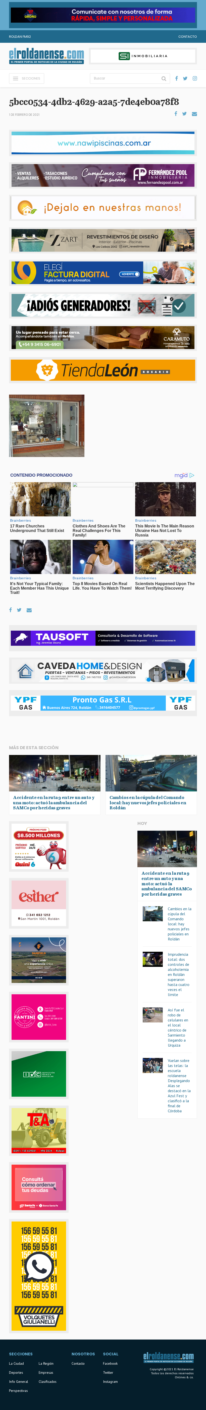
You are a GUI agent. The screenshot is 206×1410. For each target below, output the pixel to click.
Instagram (110, 1381)
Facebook (110, 1363)
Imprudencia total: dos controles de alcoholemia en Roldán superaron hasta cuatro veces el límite (178, 974)
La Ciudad (16, 1363)
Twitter (108, 1372)
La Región (46, 1363)
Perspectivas (18, 1390)
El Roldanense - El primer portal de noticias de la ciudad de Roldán (46, 56)
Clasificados (48, 1381)
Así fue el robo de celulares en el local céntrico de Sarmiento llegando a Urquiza (178, 1027)
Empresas (46, 1372)
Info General (18, 1381)
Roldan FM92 (20, 36)
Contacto (187, 36)
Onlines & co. (184, 1377)
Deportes (16, 1372)
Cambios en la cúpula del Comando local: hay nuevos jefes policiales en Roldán (179, 923)
